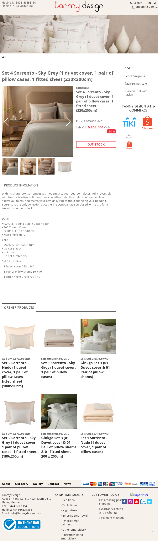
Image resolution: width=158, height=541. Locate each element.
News (67, 483)
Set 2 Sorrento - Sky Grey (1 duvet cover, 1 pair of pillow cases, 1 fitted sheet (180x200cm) (19, 447)
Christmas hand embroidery (72, 536)
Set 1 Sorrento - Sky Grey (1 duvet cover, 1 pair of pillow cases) (58, 369)
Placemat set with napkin (136, 92)
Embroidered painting (70, 522)
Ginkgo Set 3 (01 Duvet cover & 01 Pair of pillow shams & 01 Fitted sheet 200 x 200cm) (58, 447)
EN (149, 3)
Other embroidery (74, 529)
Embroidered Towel (75, 515)
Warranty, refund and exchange (111, 510)
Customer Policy (105, 494)
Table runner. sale (136, 83)
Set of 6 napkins (135, 76)
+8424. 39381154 (25, 2)
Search (137, 3)
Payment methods (112, 517)
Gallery (38, 483)
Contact (53, 483)
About (6, 483)
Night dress (69, 510)
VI (155, 3)
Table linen (69, 505)
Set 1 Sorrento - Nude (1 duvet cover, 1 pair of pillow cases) (94, 444)
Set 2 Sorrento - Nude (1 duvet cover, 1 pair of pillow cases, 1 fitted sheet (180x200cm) (15, 374)
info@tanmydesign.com (26, 513)
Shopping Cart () (147, 6)
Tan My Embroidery (68, 494)
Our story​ (21, 483)
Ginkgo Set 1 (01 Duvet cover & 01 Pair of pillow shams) (95, 369)
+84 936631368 (23, 5)
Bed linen (68, 500)
